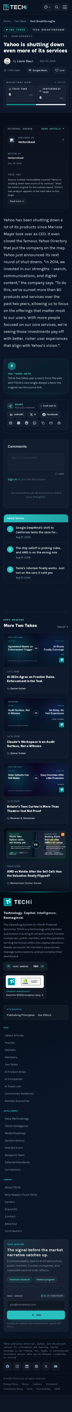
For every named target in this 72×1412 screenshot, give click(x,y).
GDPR (57, 1388)
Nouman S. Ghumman (22, 818)
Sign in (12, 479)
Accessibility (43, 1388)
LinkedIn (18, 414)
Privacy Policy (11, 1384)
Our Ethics (44, 1015)
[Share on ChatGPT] (10, 423)
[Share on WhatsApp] (34, 423)
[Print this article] (59, 423)
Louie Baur (25, 61)
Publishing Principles (21, 1015)
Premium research (20, 1279)
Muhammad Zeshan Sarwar (25, 883)
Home (7, 21)
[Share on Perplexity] (18, 423)
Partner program (46, 1279)
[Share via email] (51, 423)
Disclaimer (52, 1384)
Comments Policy (13, 1388)
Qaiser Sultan (18, 688)
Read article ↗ (53, 128)
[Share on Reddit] (26, 423)
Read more (17, 201)
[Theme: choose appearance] (47, 7)
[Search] (56, 7)
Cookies (37, 1384)
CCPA (30, 1388)
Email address (15, 1296)
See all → (62, 626)
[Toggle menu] (64, 7)
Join (38, 1315)
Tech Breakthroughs (49, 29)
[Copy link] (43, 423)
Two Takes (20, 21)
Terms (25, 1384)
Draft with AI (49, 406)
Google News (40, 70)
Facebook (52, 414)
